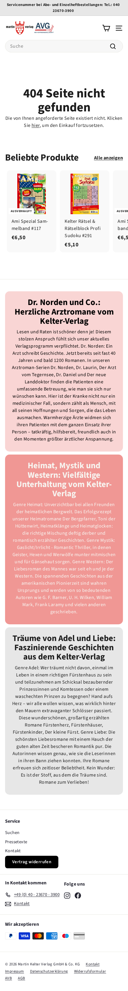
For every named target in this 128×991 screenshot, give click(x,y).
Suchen (12, 833)
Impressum (14, 971)
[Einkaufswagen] (106, 28)
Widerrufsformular (90, 971)
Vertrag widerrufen (31, 862)
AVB (8, 978)
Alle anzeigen (108, 158)
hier (36, 125)
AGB (21, 978)
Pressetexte (16, 842)
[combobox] (64, 46)
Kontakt (13, 851)
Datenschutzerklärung (49, 971)
